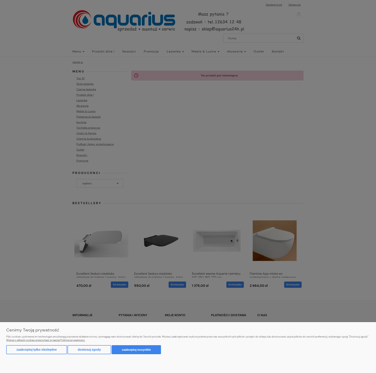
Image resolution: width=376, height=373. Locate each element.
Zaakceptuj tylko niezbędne (36, 349)
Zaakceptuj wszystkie (136, 349)
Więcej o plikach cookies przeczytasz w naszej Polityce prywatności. (45, 340)
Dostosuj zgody (89, 349)
